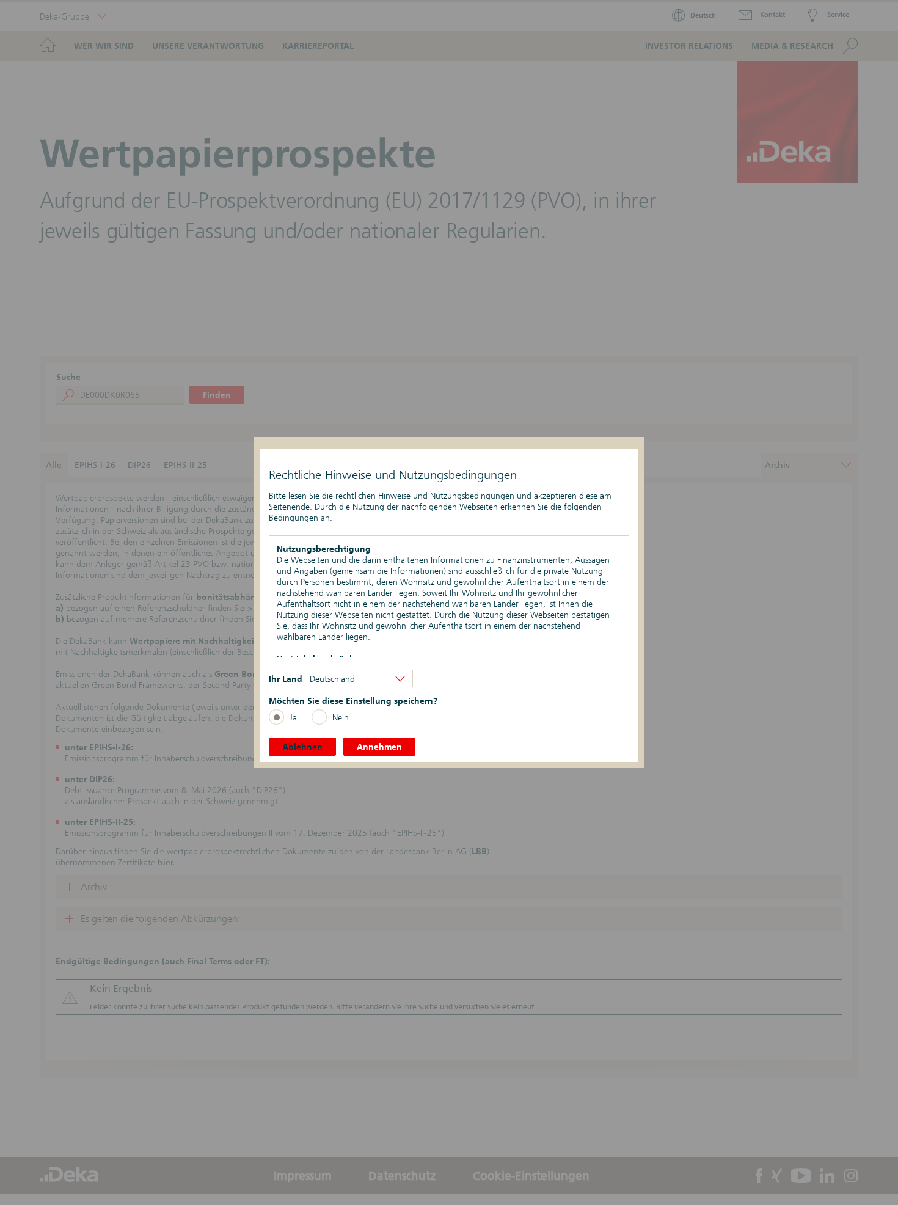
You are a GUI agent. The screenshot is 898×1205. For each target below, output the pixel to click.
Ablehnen (302, 746)
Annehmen (379, 746)
